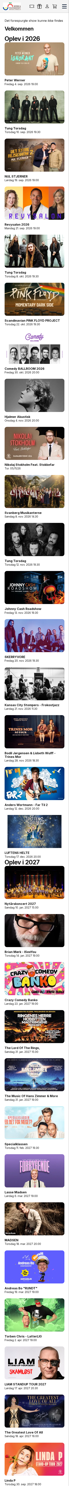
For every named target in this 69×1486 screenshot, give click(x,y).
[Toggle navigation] (64, 6)
